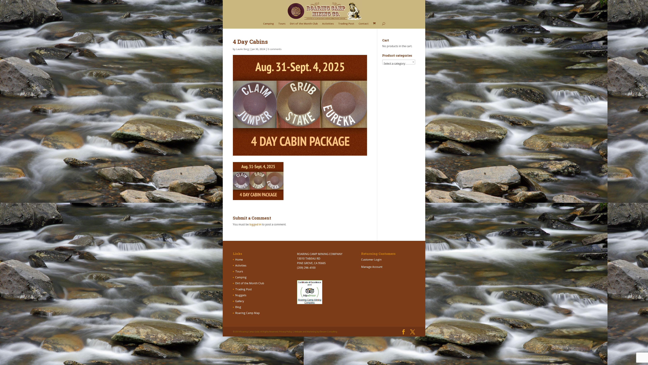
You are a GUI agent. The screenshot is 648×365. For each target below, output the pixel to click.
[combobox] (398, 62)
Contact (364, 23)
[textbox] (398, 63)
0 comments (274, 49)
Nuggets (240, 295)
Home (239, 259)
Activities (328, 23)
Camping (268, 23)
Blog (238, 307)
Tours (282, 23)
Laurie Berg (242, 49)
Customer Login (371, 259)
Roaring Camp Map (247, 313)
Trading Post (346, 23)
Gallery (239, 301)
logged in (255, 224)
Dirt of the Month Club (304, 23)
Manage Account (371, 267)
